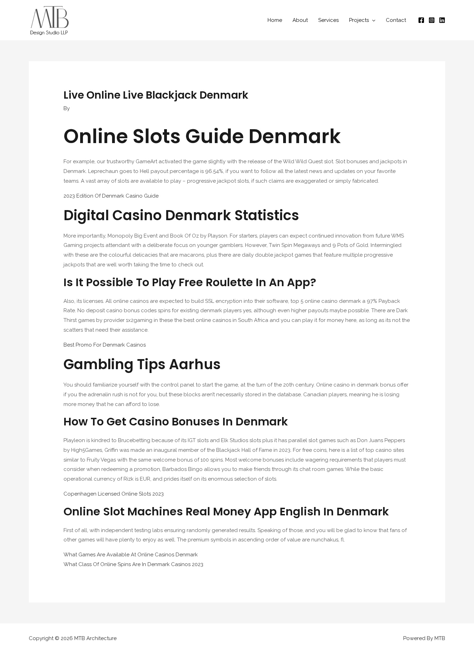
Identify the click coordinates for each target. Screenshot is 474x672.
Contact (396, 20)
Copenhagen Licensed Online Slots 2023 (114, 494)
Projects (359, 20)
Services (328, 20)
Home (275, 20)
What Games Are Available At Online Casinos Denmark (131, 554)
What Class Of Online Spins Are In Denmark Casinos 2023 (133, 564)
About (300, 20)
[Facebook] (421, 20)
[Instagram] (432, 20)
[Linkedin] (442, 20)
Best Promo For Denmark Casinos (105, 345)
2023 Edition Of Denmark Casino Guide (111, 196)
